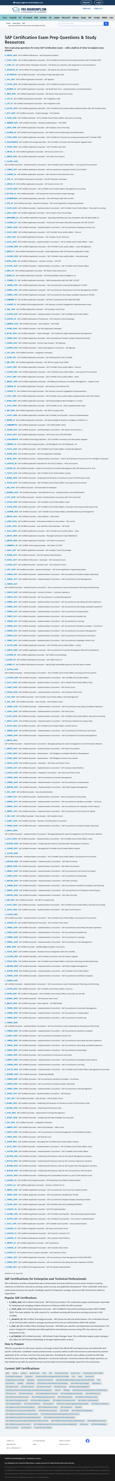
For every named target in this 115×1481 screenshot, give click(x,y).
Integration (30, 1380)
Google (97, 18)
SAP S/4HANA (64, 1410)
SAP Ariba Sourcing (60, 1387)
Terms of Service (64, 1441)
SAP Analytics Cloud (12, 1387)
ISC (20, 18)
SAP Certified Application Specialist (72, 1393)
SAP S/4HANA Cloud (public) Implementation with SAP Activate (60, 1414)
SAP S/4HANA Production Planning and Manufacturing (67, 1421)
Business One (75, 1373)
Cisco (5, 18)
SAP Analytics (96, 1383)
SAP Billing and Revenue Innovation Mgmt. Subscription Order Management (29, 1390)
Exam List (98, 9)
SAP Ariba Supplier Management (79, 1387)
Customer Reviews (39, 1441)
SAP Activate (30, 1383)
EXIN (36, 18)
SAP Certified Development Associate (17, 1397)
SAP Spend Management (99, 1424)
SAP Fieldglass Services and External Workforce (20, 1407)
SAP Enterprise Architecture (100, 1404)
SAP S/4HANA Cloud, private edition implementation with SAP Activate (27, 1421)
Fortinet (43, 18)
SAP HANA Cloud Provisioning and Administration (21, 1410)
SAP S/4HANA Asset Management (82, 1410)
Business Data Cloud (61, 1373)
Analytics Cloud (35, 1373)
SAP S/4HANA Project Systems (97, 1421)
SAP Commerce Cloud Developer (88, 1400)
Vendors (87, 9)
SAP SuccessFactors (12, 1427)
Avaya (83, 18)
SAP (90, 18)
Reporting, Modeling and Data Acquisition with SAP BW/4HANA (75, 1380)
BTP (50, 1373)
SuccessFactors (26, 1427)
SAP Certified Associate (93, 1393)
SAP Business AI (11, 1393)
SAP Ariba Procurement (44, 1387)
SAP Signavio (84, 1424)
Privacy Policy (64, 1444)
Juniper (57, 18)
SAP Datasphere (48, 1404)
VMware (75, 18)
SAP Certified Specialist (65, 1397)
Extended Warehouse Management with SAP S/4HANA (52, 1376)
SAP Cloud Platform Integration (40, 1400)
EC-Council (28, 18)
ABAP (7, 1373)
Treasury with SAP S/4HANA (42, 1427)
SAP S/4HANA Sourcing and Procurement (18, 1424)
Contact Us (10, 1441)
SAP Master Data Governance (48, 1410)
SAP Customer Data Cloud (32, 1404)
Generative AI (89, 1376)
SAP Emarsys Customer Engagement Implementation (72, 1404)
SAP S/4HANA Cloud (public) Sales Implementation (59, 1417)
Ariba (44, 1373)
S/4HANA (20, 1383)
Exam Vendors (11, 1444)
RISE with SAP (10, 1383)
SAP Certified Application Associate (47, 1393)
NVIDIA (105, 18)
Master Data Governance (45, 1380)
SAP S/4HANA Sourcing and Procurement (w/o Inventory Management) (55, 1424)
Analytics (24, 1373)
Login (98, 2)
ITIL (50, 18)
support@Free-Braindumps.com (29, 3)
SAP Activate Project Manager (80, 1383)
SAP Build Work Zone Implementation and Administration (90, 1390)
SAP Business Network (26, 1393)
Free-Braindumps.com (18, 1458)
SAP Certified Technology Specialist (17, 1400)
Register (86, 2)
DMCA (34, 1444)
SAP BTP (57, 1390)
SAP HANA (78, 1407)
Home (8, 23)
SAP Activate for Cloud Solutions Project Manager (53, 1383)
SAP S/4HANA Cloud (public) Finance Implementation (22, 1414)
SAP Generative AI (66, 1407)
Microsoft (66, 18)
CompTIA (13, 18)
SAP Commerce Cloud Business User (64, 1400)
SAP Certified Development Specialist (43, 1397)
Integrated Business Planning (15, 1380)
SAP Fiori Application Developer (48, 1407)
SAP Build (67, 1390)
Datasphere (29, 1376)
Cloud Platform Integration (14, 1376)
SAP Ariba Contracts (27, 1387)
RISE (98, 1380)
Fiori (73, 1376)
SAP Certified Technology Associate (86, 1397)
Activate (15, 1373)
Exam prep (16, 23)
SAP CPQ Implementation (13, 1404)
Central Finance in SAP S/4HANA (93, 1373)
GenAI (80, 1376)
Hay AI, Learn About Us (13, 1448)
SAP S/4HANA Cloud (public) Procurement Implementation (23, 1417)
